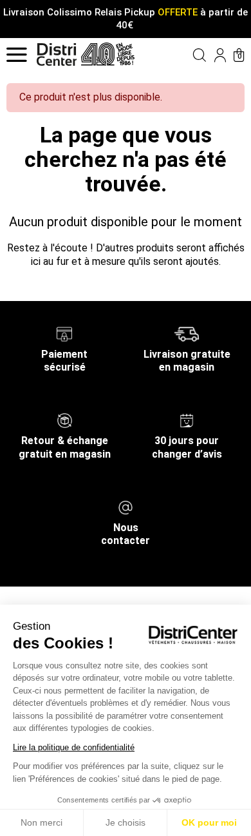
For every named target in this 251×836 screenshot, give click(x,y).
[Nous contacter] (125, 506)
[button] (188, 55)
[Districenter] (57, 54)
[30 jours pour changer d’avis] (187, 420)
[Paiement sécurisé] (65, 333)
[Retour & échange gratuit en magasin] (64, 420)
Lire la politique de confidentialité (74, 747)
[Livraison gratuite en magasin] (186, 333)
